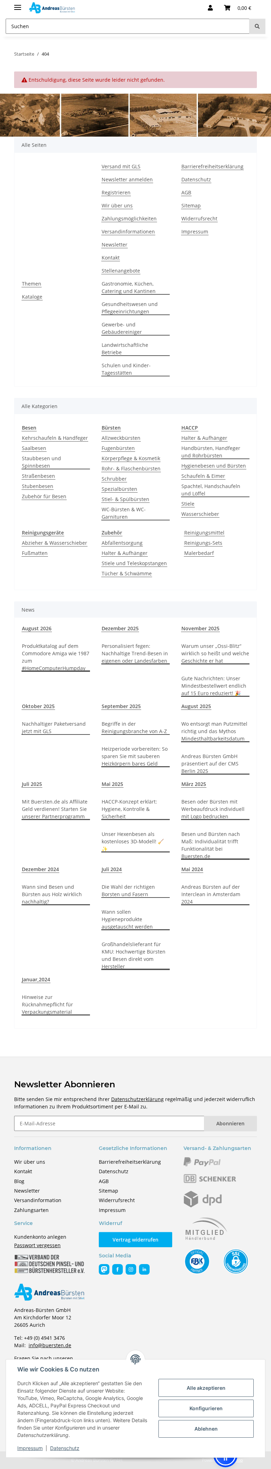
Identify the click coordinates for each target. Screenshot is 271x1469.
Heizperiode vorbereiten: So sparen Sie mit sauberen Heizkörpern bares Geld (135, 756)
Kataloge (32, 296)
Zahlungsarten (31, 1210)
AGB (186, 192)
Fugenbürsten (118, 448)
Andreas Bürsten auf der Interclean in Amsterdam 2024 (210, 894)
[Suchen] (257, 26)
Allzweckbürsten (121, 438)
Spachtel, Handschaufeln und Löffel (210, 490)
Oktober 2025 (38, 706)
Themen (31, 283)
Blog (19, 1181)
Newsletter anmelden (127, 179)
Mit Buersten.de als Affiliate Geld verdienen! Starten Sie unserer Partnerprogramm (55, 809)
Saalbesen (34, 448)
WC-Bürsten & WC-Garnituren (124, 513)
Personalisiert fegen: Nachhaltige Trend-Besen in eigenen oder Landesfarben (135, 653)
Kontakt (111, 257)
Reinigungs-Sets (203, 542)
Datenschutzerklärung (137, 1099)
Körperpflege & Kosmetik (131, 458)
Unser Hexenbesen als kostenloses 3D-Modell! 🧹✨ (133, 841)
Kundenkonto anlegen (40, 1236)
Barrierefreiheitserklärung (212, 166)
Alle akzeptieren (206, 1388)
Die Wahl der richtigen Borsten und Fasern (128, 890)
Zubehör (112, 532)
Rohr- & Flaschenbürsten (131, 468)
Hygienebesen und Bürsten (213, 465)
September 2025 (121, 706)
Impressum (30, 1448)
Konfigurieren (206, 1408)
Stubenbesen (37, 486)
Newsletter (114, 244)
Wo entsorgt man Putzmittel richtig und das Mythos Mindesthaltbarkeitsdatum (214, 731)
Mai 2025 (112, 784)
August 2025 (196, 706)
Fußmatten (35, 553)
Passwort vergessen (37, 1245)
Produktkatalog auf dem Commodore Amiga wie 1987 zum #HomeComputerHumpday (55, 657)
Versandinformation (37, 1200)
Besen (29, 427)
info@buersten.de (50, 1345)
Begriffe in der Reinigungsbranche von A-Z (134, 727)
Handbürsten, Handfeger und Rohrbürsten (210, 452)
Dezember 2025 (120, 628)
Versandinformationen (128, 231)
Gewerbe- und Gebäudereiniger (122, 328)
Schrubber (114, 478)
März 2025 (193, 784)
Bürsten (111, 427)
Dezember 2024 (40, 869)
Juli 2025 (32, 784)
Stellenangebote (121, 270)
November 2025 (200, 628)
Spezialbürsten (119, 489)
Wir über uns (117, 205)
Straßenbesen (38, 476)
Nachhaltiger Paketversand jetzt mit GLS (54, 727)
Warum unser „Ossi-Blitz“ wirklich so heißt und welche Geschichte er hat (215, 653)
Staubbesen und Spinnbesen (41, 462)
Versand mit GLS (121, 166)
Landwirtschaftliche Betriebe (125, 349)
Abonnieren (230, 1123)
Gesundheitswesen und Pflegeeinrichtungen (130, 308)
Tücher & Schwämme (127, 573)
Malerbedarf (199, 553)
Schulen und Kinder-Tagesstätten (126, 369)
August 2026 (37, 628)
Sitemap (191, 205)
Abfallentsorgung (122, 542)
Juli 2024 (112, 869)
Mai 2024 (192, 869)
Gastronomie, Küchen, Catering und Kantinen (129, 287)
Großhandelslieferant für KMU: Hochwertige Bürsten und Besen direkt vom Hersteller (133, 955)
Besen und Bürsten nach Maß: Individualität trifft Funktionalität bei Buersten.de (210, 845)
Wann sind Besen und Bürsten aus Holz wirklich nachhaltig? (52, 894)
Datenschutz (64, 1448)
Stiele (187, 503)
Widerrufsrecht (199, 218)
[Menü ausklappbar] (17, 4)
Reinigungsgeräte (43, 532)
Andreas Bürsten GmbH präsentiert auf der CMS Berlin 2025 (210, 763)
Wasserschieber (200, 514)
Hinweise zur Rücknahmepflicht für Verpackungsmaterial (47, 1004)
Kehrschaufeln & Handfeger (55, 438)
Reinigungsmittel (204, 532)
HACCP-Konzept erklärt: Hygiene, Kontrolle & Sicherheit (129, 809)
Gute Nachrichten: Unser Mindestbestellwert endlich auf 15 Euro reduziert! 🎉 (213, 685)
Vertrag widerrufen (135, 1239)
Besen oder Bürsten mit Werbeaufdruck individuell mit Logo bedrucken (213, 809)
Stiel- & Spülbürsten (125, 499)
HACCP (189, 427)
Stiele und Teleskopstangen (134, 563)
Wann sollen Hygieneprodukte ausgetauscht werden (127, 919)
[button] (210, 8)
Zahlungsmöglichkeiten (129, 218)
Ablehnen (206, 1429)
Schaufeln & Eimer (203, 476)
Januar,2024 (36, 979)
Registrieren (116, 192)
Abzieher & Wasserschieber (54, 542)
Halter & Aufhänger (204, 438)
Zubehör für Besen (44, 496)
